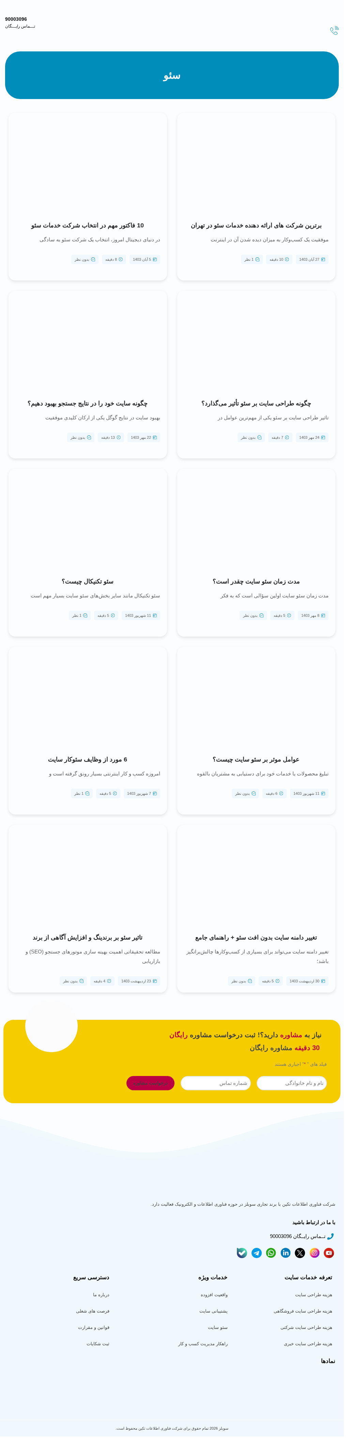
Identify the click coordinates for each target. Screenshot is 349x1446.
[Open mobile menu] (334, 4)
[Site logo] (324, 14)
